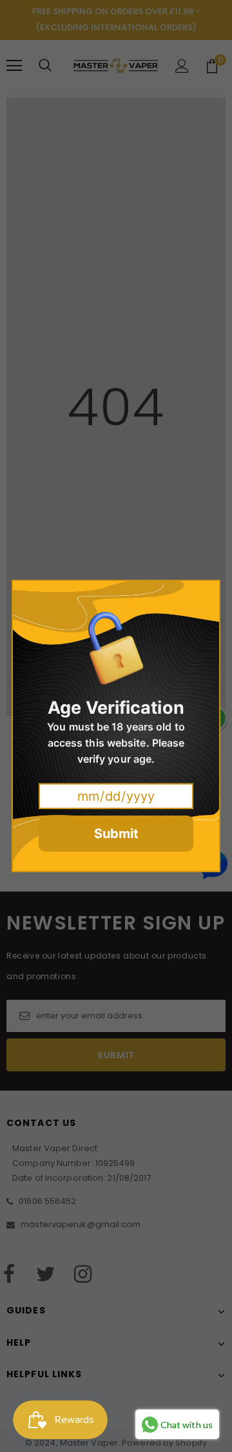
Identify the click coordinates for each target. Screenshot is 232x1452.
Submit (116, 833)
